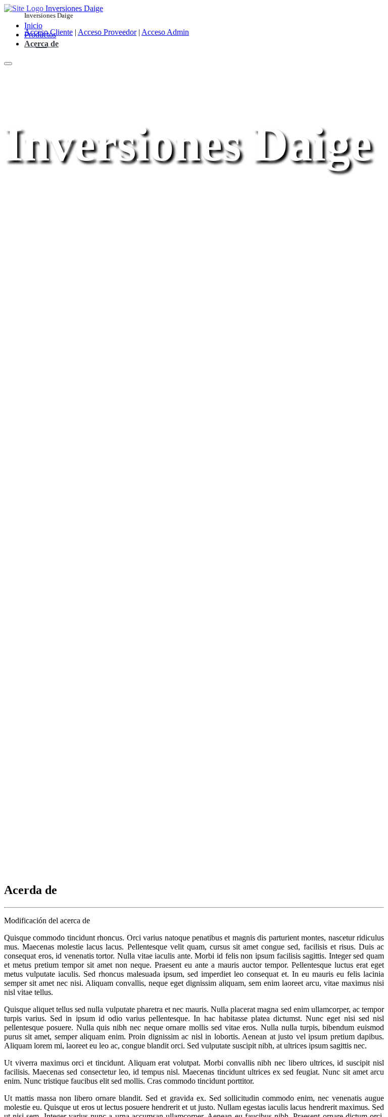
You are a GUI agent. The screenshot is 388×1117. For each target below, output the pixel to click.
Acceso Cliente (48, 32)
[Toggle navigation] (8, 63)
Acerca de (41, 43)
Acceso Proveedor (107, 32)
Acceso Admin (165, 32)
